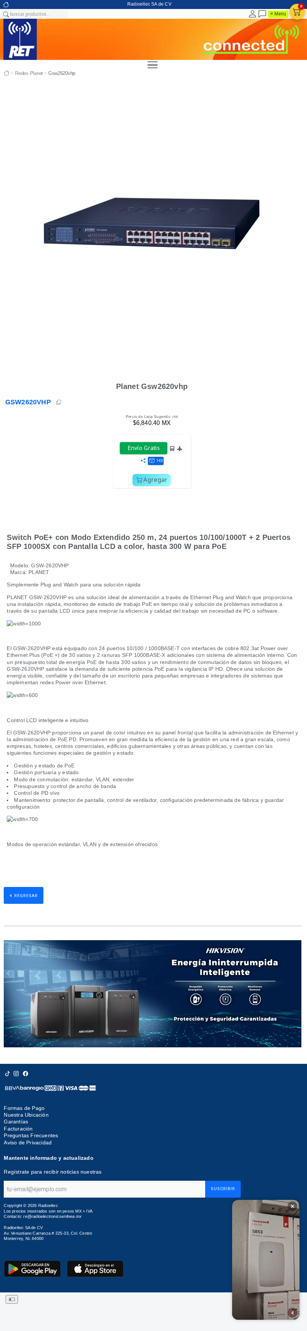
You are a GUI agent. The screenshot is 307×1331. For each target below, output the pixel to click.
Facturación (18, 1129)
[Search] (5, 13)
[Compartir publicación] (143, 461)
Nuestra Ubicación (26, 1115)
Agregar (155, 480)
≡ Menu (278, 13)
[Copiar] (59, 402)
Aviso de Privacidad (28, 1143)
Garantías (16, 1122)
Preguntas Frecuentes (31, 1135)
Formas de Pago (24, 1108)
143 (159, 460)
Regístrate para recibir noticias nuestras (52, 1172)
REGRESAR (23, 895)
